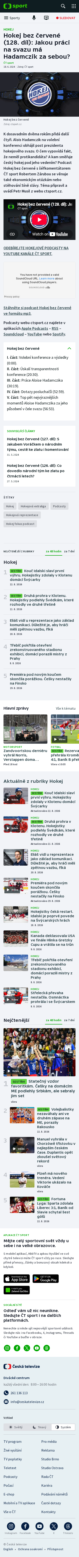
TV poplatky (13, 1459)
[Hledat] (63, 6)
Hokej (9, 29)
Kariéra (46, 1485)
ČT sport (9, 62)
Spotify (58, 334)
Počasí (8, 1485)
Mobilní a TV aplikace (19, 1503)
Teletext (10, 1468)
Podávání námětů (54, 1494)
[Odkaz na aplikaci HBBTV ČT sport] (17, 1290)
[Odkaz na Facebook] (17, 1348)
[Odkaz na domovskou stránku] (22, 6)
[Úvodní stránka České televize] (22, 1366)
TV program (13, 1441)
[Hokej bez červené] (39, 94)
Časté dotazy (51, 1503)
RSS (55, 328)
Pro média (49, 1441)
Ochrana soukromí (30, 1549)
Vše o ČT (10, 1512)
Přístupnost (55, 1549)
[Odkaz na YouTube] (36, 1348)
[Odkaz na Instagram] (7, 1348)
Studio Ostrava (52, 1468)
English (8, 1549)
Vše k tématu (65, 708)
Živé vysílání (13, 1450)
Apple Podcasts (35, 328)
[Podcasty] (34, 18)
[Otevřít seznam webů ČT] (73, 6)
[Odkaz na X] (27, 1348)
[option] (15, 1427)
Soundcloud (14, 334)
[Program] (46, 18)
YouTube (34, 334)
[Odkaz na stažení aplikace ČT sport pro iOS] (17, 1278)
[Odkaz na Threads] (46, 1348)
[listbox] (39, 1427)
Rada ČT (47, 1476)
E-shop (9, 1494)
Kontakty (48, 1512)
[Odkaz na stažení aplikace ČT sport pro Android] (45, 1278)
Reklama (48, 1450)
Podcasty (10, 1476)
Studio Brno (50, 1459)
